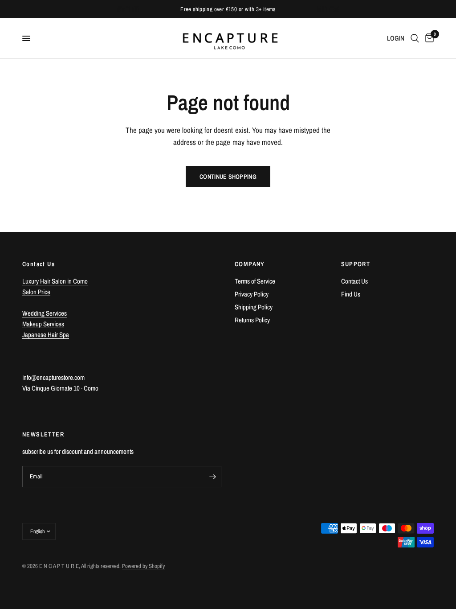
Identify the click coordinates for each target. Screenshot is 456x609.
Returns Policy (252, 320)
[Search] (414, 38)
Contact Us (354, 281)
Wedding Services (44, 313)
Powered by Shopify (143, 566)
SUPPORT (355, 264)
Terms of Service (255, 281)
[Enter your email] (212, 476)
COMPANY (250, 264)
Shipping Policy (254, 307)
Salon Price (36, 291)
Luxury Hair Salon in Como (55, 281)
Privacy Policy (252, 294)
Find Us (350, 294)
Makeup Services (43, 324)
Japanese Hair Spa (45, 334)
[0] (428, 38)
